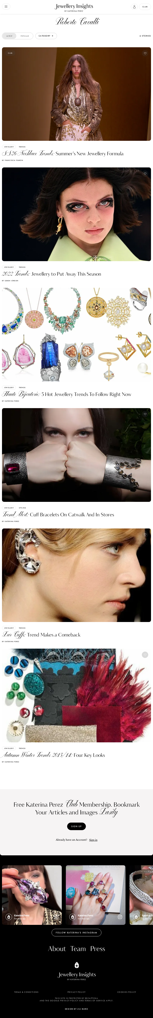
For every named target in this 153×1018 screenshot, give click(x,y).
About (57, 949)
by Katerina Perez (10, 401)
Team (78, 949)
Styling (22, 508)
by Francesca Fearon (12, 160)
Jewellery (9, 147)
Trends (22, 147)
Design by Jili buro (76, 1009)
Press (97, 949)
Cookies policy (126, 992)
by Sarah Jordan (10, 281)
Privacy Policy (77, 992)
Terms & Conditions (26, 992)
